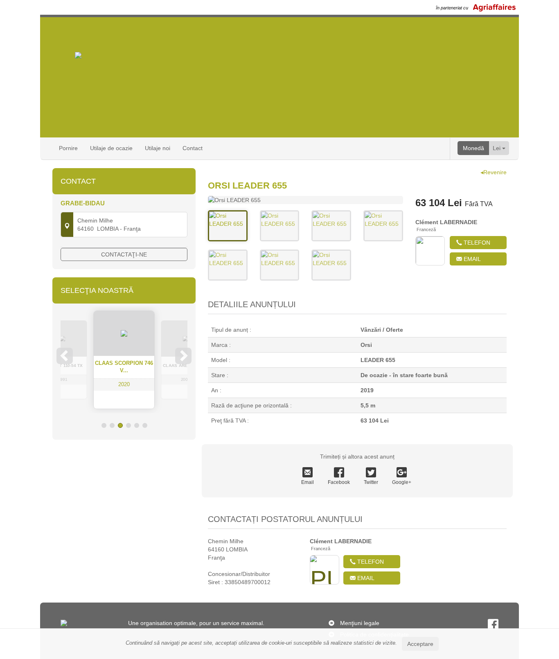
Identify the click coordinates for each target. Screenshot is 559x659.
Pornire (68, 148)
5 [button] (136, 425)
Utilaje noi (157, 148)
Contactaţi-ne (124, 254)
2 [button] (112, 425)
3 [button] (120, 425)
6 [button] (144, 425)
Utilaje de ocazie (111, 148)
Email (471, 259)
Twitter (371, 482)
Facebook (339, 482)
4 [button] (128, 425)
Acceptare (420, 644)
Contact (193, 148)
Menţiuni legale (359, 623)
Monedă (473, 148)
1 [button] (103, 425)
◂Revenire (493, 172)
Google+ (401, 482)
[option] (124, 359)
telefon (476, 242)
